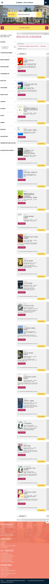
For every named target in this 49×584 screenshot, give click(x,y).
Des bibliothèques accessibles (8, 570)
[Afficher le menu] (2, 2)
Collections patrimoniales (7, 534)
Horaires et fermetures (6, 554)
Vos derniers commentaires (7, 561)
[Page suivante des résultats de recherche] (20, 33)
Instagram (3, 542)
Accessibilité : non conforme (7, 581)
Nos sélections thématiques (7, 556)
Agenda (2, 528)
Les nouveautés (4, 553)
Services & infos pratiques (7, 527)
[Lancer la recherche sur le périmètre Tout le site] (38, 14)
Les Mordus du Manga (6, 560)
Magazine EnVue (5, 569)
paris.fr (2, 580)
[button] (46, 2)
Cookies (2, 573)
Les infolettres (4, 547)
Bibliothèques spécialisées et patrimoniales (15, 580)
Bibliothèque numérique (7, 535)
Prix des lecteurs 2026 (6, 557)
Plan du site (3, 576)
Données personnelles (10, 573)
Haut (47, 521)
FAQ (2, 567)
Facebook (3, 541)
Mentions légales (5, 574)
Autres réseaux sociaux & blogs (8, 545)
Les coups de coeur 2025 (7, 558)
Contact (5, 567)
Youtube (3, 544)
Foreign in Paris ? (5, 572)
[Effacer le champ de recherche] (35, 14)
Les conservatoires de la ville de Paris (36, 580)
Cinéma (2, 531)
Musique (3, 529)
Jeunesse (3, 532)
